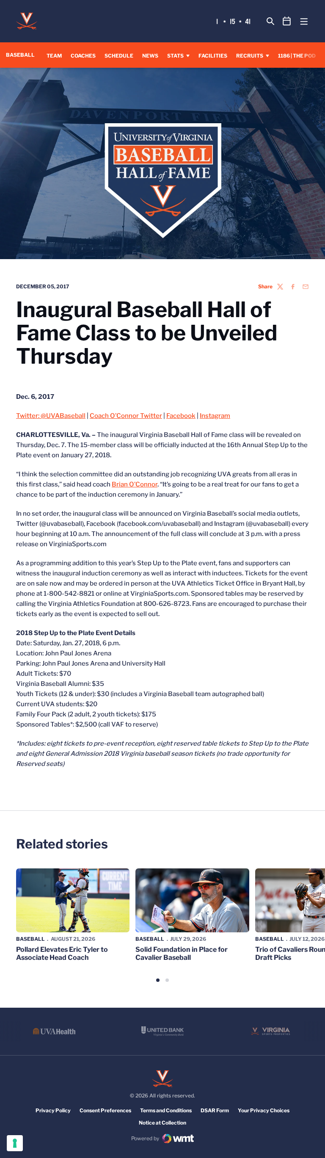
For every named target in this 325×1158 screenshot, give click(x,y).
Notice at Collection (162, 1122)
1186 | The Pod (297, 56)
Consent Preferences (105, 1110)
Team (54, 56)
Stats (175, 56)
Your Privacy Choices (263, 1110)
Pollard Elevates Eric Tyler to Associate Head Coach (62, 953)
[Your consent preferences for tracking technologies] (15, 1143)
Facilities (212, 56)
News (150, 56)
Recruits (249, 56)
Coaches (83, 56)
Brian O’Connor (134, 484)
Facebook (181, 416)
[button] (158, 980)
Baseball (30, 939)
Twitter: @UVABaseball (50, 416)
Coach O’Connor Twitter (126, 416)
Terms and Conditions (166, 1110)
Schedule (119, 56)
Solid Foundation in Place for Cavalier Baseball (181, 953)
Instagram (215, 416)
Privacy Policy (53, 1110)
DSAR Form (215, 1110)
